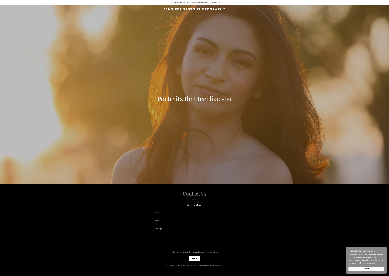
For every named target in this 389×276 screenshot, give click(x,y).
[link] (194, 9)
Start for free (216, 2)
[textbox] (194, 212)
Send (194, 258)
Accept (366, 269)
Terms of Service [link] (214, 265)
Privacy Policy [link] (202, 265)
